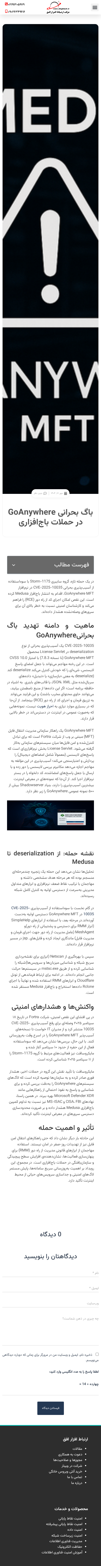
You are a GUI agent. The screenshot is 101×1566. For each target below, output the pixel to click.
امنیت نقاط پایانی (70, 1518)
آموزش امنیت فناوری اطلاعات (62, 1552)
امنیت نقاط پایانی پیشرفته (64, 1524)
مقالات (77, 1449)
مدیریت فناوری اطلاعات (65, 1541)
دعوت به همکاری (70, 1454)
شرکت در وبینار (72, 1466)
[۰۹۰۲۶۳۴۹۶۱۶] (6, 11)
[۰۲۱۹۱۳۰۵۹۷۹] (6, 4)
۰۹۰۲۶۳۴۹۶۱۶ (16, 12)
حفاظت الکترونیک (70, 1547)
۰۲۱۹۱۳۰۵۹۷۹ (16, 4)
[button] (95, 7)
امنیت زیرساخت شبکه (66, 1535)
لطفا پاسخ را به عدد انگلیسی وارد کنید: (74, 1371)
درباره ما (76, 1483)
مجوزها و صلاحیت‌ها (67, 1460)
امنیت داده (74, 1530)
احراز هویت (45, 706)
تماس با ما (74, 1477)
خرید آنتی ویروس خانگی (65, 1471)
